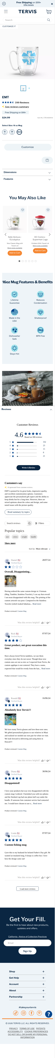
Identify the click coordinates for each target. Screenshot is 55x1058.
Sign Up (27, 951)
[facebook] (31, 1013)
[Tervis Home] (27, 11)
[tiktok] (15, 1013)
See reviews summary (17, 106)
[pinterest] (39, 1013)
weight (24, 537)
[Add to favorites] (22, 210)
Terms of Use (27, 1028)
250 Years (29, 3)
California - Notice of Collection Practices (27, 936)
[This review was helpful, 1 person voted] (43, 687)
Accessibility (15, 1031)
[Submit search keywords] (48, 20)
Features (8, 179)
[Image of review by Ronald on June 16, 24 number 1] (10, 719)
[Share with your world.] (47, 160)
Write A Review (28, 468)
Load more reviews (27, 889)
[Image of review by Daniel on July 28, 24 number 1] (10, 581)
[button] (4, 4)
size (7, 537)
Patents (40, 1028)
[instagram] (23, 1013)
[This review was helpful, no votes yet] (43, 760)
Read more (37, 604)
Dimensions (10, 172)
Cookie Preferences (36, 1031)
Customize (27, 147)
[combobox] (39, 549)
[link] (23, 88)
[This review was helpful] (43, 622)
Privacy (13, 1028)
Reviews (6, 409)
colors (15, 537)
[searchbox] (27, 20)
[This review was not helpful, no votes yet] (48, 622)
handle (33, 537)
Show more (10, 543)
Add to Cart (14, 252)
